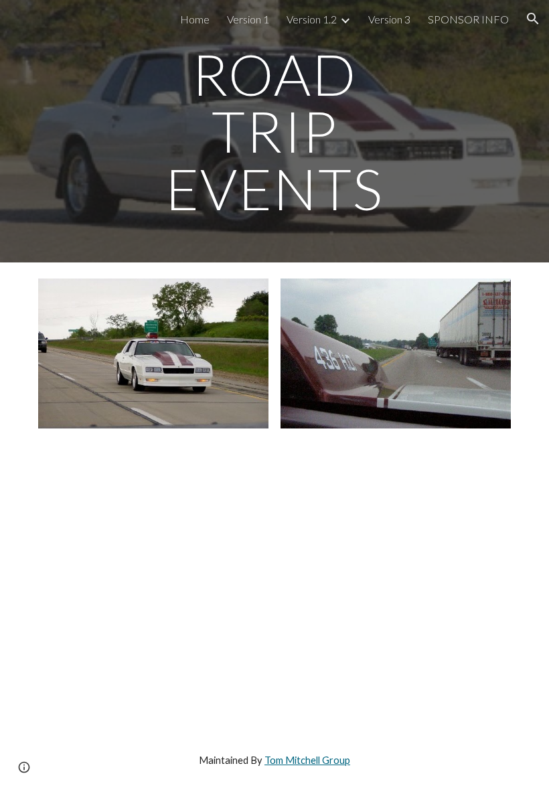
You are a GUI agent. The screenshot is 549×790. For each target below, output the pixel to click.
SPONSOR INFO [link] (468, 19)
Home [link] (195, 19)
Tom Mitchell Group (307, 760)
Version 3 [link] (389, 19)
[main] (274, 131)
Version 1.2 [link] (312, 19)
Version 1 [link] (248, 19)
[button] (533, 19)
